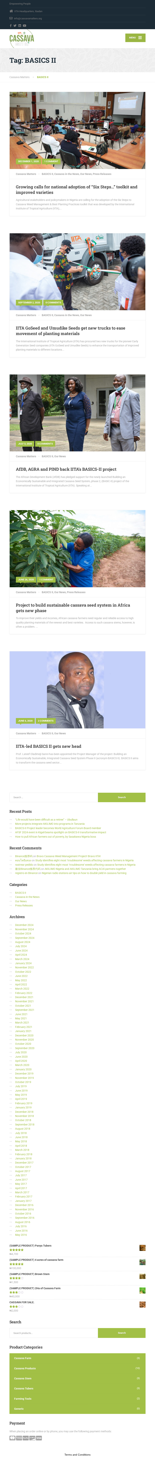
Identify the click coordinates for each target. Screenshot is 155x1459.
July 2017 (21, 1175)
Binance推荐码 (24, 856)
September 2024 (24, 937)
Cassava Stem (22, 1378)
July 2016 (21, 1226)
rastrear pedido (24, 864)
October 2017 (23, 1166)
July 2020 (21, 1052)
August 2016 (22, 1222)
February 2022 (23, 993)
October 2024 (23, 933)
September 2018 (24, 1124)
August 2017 (22, 1171)
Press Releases (102, 173)
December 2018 (24, 1111)
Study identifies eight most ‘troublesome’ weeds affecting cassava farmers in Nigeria (84, 860)
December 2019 (24, 1073)
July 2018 (21, 1133)
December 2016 (24, 1205)
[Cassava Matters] (21, 38)
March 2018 (22, 1149)
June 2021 (21, 1014)
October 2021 (23, 1005)
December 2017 (24, 1162)
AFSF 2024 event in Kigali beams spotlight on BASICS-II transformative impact (60, 832)
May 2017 (21, 1183)
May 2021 (21, 1018)
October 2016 (23, 1213)
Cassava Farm (22, 1358)
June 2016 (21, 1230)
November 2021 (24, 1001)
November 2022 (24, 967)
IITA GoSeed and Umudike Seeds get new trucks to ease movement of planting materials (70, 330)
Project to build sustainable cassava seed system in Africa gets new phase (73, 607)
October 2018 (23, 1120)
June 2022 (21, 975)
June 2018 (21, 1137)
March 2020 (22, 1065)
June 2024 (21, 950)
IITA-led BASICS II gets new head (48, 746)
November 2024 (24, 929)
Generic (19, 1408)
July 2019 (21, 1086)
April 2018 (21, 1145)
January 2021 (23, 1031)
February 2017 (23, 1196)
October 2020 (23, 1043)
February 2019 (23, 1103)
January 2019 (23, 1107)
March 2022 (22, 988)
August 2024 (22, 942)
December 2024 (24, 924)
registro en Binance (26, 873)
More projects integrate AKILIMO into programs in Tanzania (50, 823)
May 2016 (21, 1234)
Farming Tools (22, 1398)
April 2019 (21, 1098)
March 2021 (22, 1022)
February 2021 (23, 1026)
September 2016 (24, 1217)
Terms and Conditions (77, 1454)
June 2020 (21, 1056)
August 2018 (22, 1128)
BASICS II (47, 173)
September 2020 (24, 1048)
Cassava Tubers (23, 1388)
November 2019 (24, 1077)
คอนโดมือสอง (23, 860)
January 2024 (23, 963)
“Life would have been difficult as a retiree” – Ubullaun (46, 819)
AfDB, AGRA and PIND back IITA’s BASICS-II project (66, 469)
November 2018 (24, 1116)
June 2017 (21, 1179)
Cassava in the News (66, 173)
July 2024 (21, 946)
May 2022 (21, 980)
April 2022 (21, 984)
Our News (86, 173)
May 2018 (21, 1141)
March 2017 (22, 1192)
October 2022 (23, 971)
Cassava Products (25, 1368)
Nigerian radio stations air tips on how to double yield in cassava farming (84, 873)
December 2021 (24, 997)
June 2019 (21, 1090)
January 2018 (23, 1158)
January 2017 (23, 1200)
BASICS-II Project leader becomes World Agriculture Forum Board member (58, 828)
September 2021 (24, 1009)
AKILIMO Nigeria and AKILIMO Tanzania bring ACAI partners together (85, 868)
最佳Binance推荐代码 (27, 868)
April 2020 (21, 1060)
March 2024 (22, 959)
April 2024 (21, 954)
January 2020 (23, 1069)
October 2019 (23, 1082)
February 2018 (23, 1154)
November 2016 (24, 1209)
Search (122, 1332)
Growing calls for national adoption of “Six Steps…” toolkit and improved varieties (76, 189)
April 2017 (21, 1188)
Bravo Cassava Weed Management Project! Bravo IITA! (69, 856)
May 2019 (21, 1094)
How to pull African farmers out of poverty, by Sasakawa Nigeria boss (55, 836)
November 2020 (24, 1039)
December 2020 (24, 1035)
